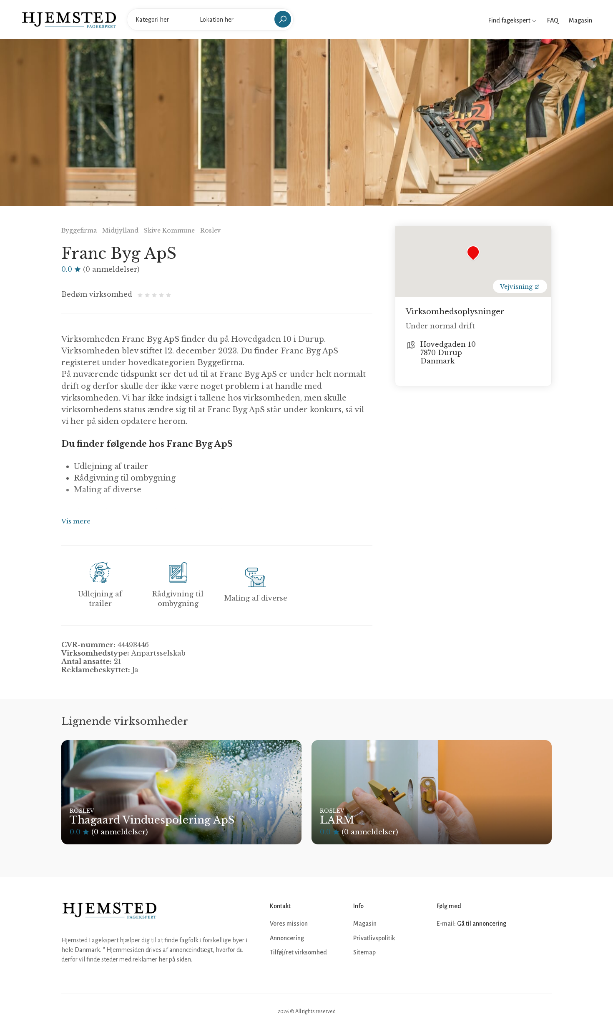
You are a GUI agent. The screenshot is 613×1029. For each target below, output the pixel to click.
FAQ (552, 20)
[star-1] (141, 294)
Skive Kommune (169, 230)
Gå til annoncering (481, 923)
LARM (337, 820)
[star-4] (162, 294)
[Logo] (69, 19)
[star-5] (168, 294)
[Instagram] (462, 948)
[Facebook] (444, 948)
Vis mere (75, 521)
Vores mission (289, 923)
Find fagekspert (510, 20)
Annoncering (287, 938)
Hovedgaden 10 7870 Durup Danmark (448, 352)
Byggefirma (79, 230)
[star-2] (148, 294)
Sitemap (364, 952)
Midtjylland (120, 230)
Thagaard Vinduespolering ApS (152, 820)
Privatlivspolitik (374, 938)
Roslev (210, 230)
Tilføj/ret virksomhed (298, 952)
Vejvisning (517, 286)
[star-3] (155, 294)
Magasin (580, 20)
